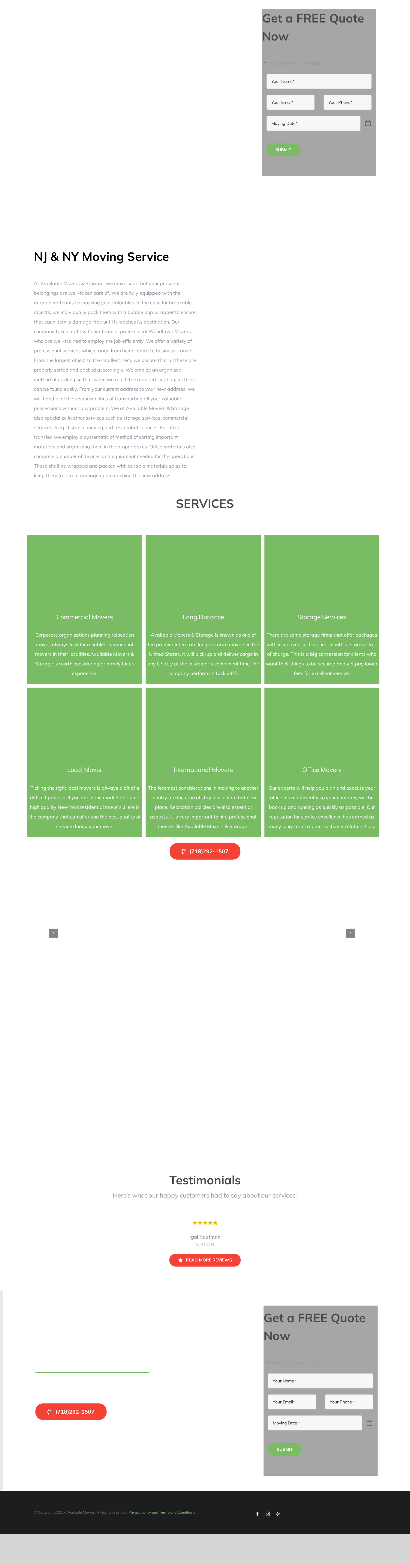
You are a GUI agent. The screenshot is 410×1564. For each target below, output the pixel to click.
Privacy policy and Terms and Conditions (161, 1512)
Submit (283, 149)
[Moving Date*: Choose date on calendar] (368, 123)
